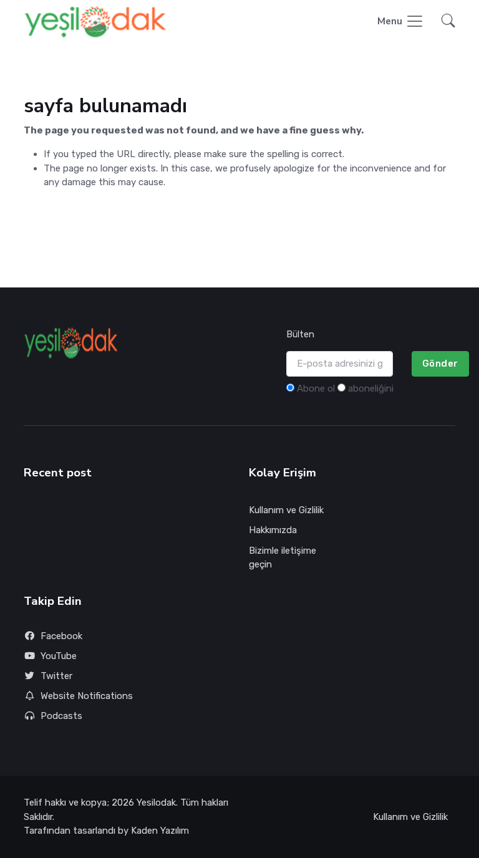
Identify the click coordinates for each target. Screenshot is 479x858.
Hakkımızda (273, 530)
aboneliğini (371, 388)
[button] (444, 22)
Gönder (440, 363)
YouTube (59, 656)
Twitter (56, 676)
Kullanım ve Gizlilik (286, 510)
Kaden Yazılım (160, 830)
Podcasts (61, 715)
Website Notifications (87, 695)
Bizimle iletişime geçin (282, 558)
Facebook (61, 636)
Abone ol (316, 388)
